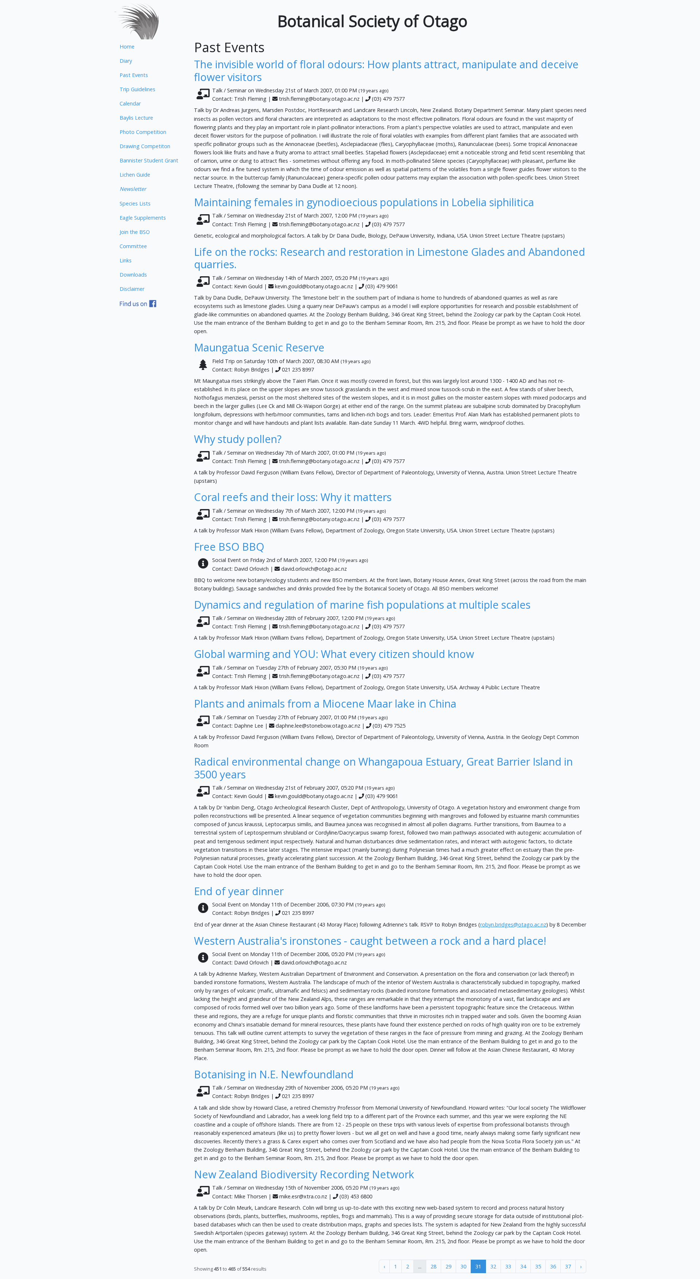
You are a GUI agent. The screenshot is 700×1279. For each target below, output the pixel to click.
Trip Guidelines (137, 89)
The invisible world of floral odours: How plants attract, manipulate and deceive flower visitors (386, 70)
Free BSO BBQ (229, 546)
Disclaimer (132, 288)
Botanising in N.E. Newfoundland (274, 1074)
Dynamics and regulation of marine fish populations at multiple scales (362, 604)
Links (126, 260)
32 (493, 1266)
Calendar (130, 103)
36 (553, 1266)
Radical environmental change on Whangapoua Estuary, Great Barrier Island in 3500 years (383, 767)
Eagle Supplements (143, 217)
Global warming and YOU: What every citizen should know (334, 654)
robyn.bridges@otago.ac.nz (513, 924)
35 (538, 1266)
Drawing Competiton (145, 146)
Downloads (133, 274)
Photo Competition (143, 131)
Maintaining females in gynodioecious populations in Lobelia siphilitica (364, 202)
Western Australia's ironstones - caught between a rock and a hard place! (370, 940)
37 (568, 1266)
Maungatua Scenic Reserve (259, 347)
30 (463, 1266)
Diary (126, 60)
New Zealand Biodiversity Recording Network (304, 1174)
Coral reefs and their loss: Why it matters (293, 497)
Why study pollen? (237, 439)
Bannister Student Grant (149, 160)
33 (508, 1266)
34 (523, 1266)
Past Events (134, 75)
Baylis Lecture (136, 117)
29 (448, 1266)
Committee (133, 246)
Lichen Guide (135, 174)
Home (127, 46)
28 (433, 1266)
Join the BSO (135, 231)
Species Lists (135, 203)
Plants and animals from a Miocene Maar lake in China (325, 703)
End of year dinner (239, 891)
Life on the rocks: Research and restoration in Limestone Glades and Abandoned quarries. (389, 257)
